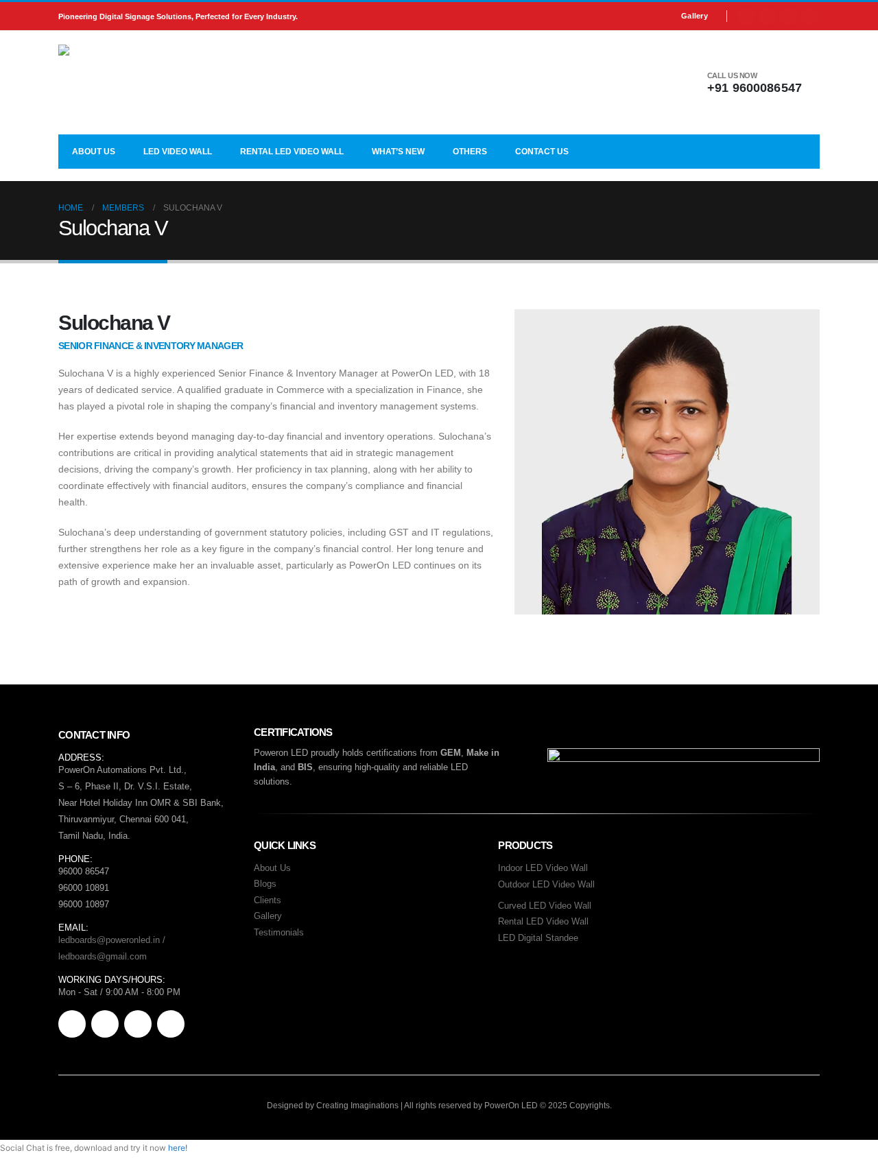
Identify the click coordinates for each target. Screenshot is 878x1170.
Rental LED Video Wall (292, 151)
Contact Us (542, 151)
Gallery (694, 16)
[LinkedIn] (810, 16)
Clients (267, 900)
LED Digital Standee (538, 938)
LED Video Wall (177, 151)
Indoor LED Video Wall (543, 868)
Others (470, 151)
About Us (93, 151)
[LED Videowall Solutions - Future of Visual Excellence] (144, 83)
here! (177, 1148)
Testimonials (279, 932)
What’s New (398, 151)
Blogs (265, 884)
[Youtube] (767, 16)
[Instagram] (789, 16)
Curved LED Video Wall (544, 905)
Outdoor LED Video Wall (546, 885)
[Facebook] (746, 16)
